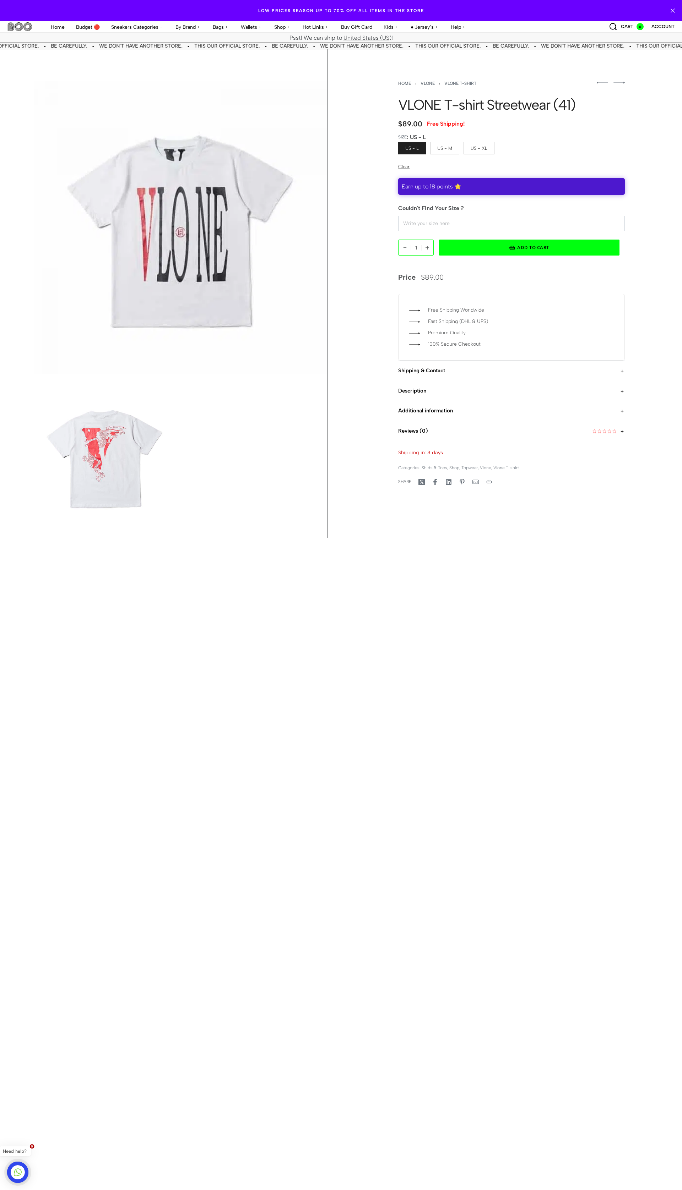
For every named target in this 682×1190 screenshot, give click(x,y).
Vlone (428, 83)
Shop (454, 467)
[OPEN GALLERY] (180, 227)
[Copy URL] (489, 482)
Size (402, 137)
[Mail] (475, 482)
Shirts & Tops (434, 467)
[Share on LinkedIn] (448, 482)
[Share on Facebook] (435, 482)
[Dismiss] (673, 11)
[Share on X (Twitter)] (421, 482)
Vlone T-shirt (460, 83)
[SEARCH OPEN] (613, 27)
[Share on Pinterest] (462, 482)
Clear (404, 166)
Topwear (469, 467)
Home (404, 83)
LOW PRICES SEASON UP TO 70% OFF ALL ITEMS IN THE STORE (341, 10)
